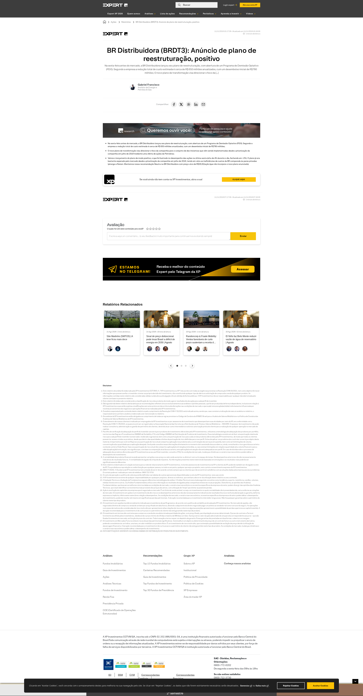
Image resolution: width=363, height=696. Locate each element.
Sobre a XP (189, 563)
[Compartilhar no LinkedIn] (196, 104)
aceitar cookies (320, 685)
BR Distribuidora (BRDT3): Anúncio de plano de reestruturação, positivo (167, 22)
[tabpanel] (122, 332)
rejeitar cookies (291, 685)
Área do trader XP (193, 596)
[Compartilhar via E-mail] (203, 104)
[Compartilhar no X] (181, 104)
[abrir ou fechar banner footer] (355, 681)
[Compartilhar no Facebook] (174, 104)
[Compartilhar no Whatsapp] (189, 104)
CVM (132, 674)
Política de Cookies (193, 583)
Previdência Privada (113, 603)
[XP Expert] (115, 5)
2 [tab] (181, 365)
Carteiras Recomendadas (156, 570)
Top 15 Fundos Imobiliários (157, 563)
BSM (120, 674)
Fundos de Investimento (115, 590)
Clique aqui (239, 179)
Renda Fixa (108, 596)
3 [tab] (185, 365)
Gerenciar (244, 685)
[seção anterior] (171, 366)
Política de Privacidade (195, 576)
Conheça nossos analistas (237, 563)
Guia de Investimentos (114, 570)
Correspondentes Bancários (184, 676)
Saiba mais (261, 685)
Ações (113, 22)
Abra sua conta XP (250, 5)
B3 (109, 674)
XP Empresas (190, 590)
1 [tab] (177, 365)
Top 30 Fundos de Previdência (158, 590)
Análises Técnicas (112, 583)
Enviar (243, 236)
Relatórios (126, 22)
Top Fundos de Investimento (157, 583)
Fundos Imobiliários (113, 563)
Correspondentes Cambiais (149, 676)
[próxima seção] (192, 366)
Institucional (190, 570)
